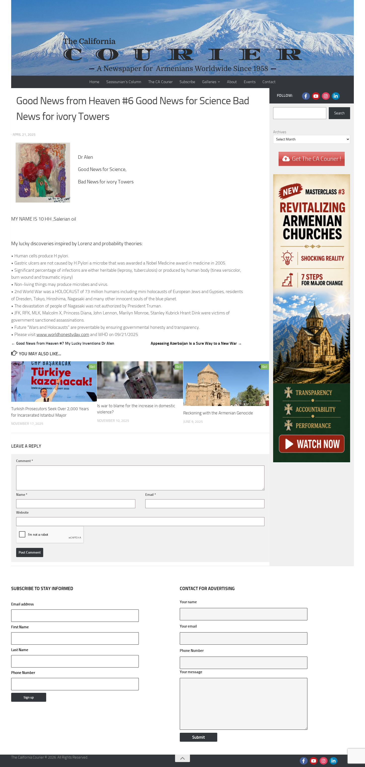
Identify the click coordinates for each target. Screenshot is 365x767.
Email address (22, 604)
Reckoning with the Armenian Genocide (218, 412)
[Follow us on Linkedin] (336, 96)
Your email (188, 626)
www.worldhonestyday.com (62, 334)
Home (94, 81)
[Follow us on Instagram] (326, 96)
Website (22, 512)
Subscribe (187, 81)
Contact (269, 81)
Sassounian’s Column (123, 81)
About (232, 81)
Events (250, 81)
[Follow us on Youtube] (316, 96)
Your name (188, 602)
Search (339, 113)
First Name (20, 627)
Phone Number (23, 672)
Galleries (209, 81)
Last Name (19, 650)
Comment (24, 461)
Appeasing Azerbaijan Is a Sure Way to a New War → (196, 343)
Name (21, 495)
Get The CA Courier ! (316, 158)
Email (150, 495)
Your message (191, 672)
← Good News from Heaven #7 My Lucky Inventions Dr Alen (62, 343)
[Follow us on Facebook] (306, 96)
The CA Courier (160, 81)
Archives (279, 132)
